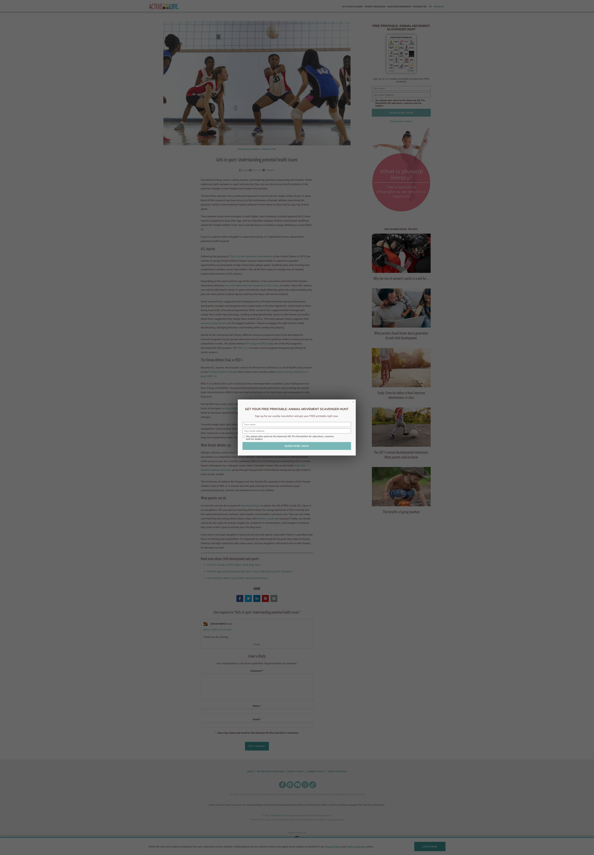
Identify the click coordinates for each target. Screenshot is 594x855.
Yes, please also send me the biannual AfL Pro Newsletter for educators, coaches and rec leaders (290, 438)
